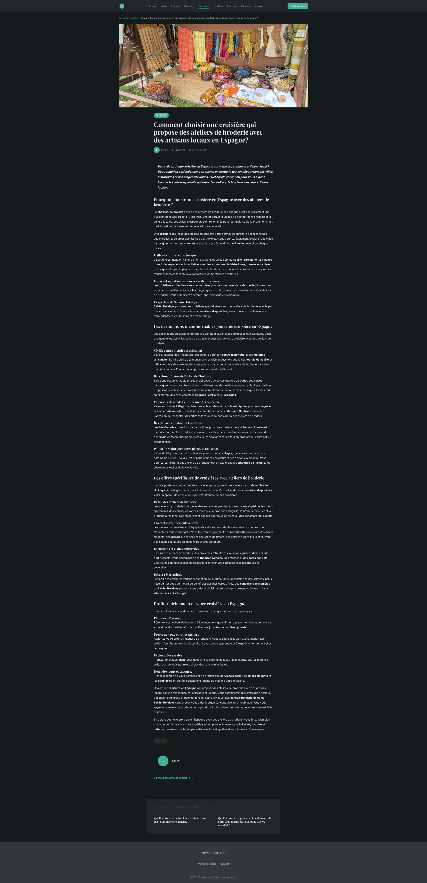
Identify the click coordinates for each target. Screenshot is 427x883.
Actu (163, 6)
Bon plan (175, 6)
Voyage (259, 6)
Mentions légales (207, 863)
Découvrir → (298, 6)
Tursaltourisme (213, 852)
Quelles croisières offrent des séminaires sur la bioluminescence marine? (180, 819)
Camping (189, 6)
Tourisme (232, 6)
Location (218, 6)
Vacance (246, 6)
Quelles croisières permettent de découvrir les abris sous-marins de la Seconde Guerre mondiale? (245, 821)
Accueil (153, 6)
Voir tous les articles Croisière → (173, 777)
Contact (224, 863)
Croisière (203, 6)
